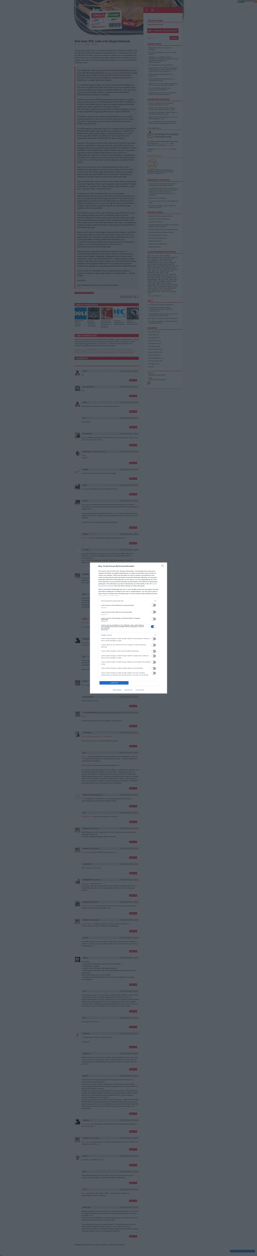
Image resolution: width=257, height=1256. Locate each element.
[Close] (163, 566)
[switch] (153, 605)
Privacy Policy (140, 690)
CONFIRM (114, 683)
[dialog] (128, 628)
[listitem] (128, 601)
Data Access (128, 690)
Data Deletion (117, 690)
